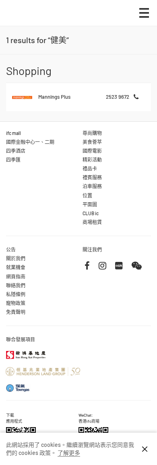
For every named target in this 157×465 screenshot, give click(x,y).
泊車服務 (92, 186)
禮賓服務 (92, 177)
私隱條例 (15, 294)
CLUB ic (91, 213)
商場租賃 (92, 222)
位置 (87, 195)
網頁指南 (15, 276)
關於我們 (15, 258)
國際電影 (92, 151)
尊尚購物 (92, 133)
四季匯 (13, 159)
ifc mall (13, 133)
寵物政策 (15, 303)
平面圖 (90, 204)
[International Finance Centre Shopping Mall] (31, 18)
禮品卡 (90, 168)
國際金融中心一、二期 (30, 142)
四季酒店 (15, 151)
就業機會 (15, 267)
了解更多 (69, 452)
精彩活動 (92, 159)
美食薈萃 (92, 142)
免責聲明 (15, 312)
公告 (11, 249)
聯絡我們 (15, 285)
